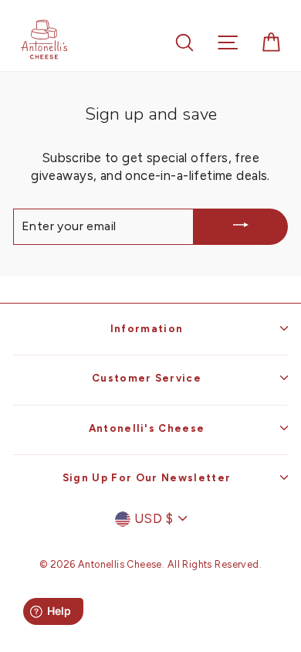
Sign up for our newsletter (147, 477)
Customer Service (146, 378)
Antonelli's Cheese (147, 428)
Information (147, 328)
